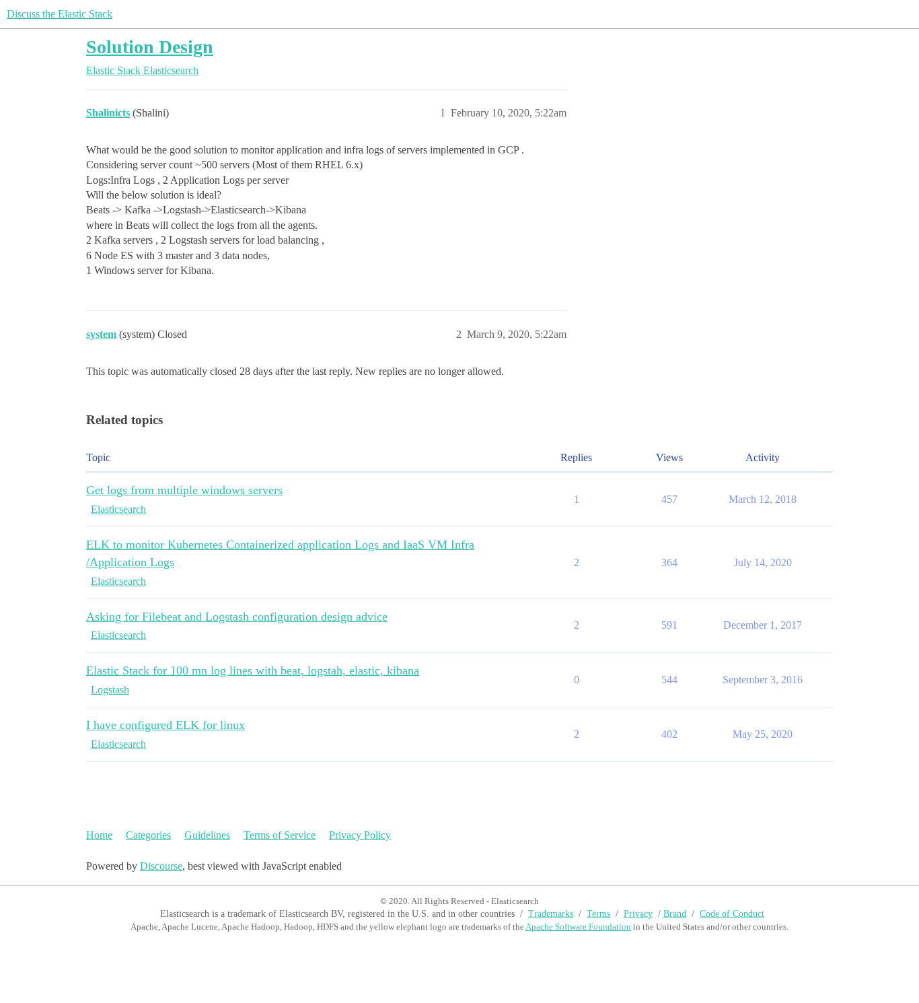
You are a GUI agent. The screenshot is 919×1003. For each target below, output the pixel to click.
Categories (148, 835)
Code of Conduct (732, 914)
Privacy (638, 914)
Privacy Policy (360, 835)
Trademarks (550, 914)
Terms (598, 914)
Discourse (161, 866)
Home (99, 835)
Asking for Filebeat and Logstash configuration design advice (237, 616)
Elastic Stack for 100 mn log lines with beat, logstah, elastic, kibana (252, 670)
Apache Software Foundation (578, 927)
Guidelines (207, 835)
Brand (674, 914)
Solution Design (149, 46)
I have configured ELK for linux (165, 725)
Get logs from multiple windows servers (184, 490)
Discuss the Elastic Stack (59, 14)
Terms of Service (280, 835)
